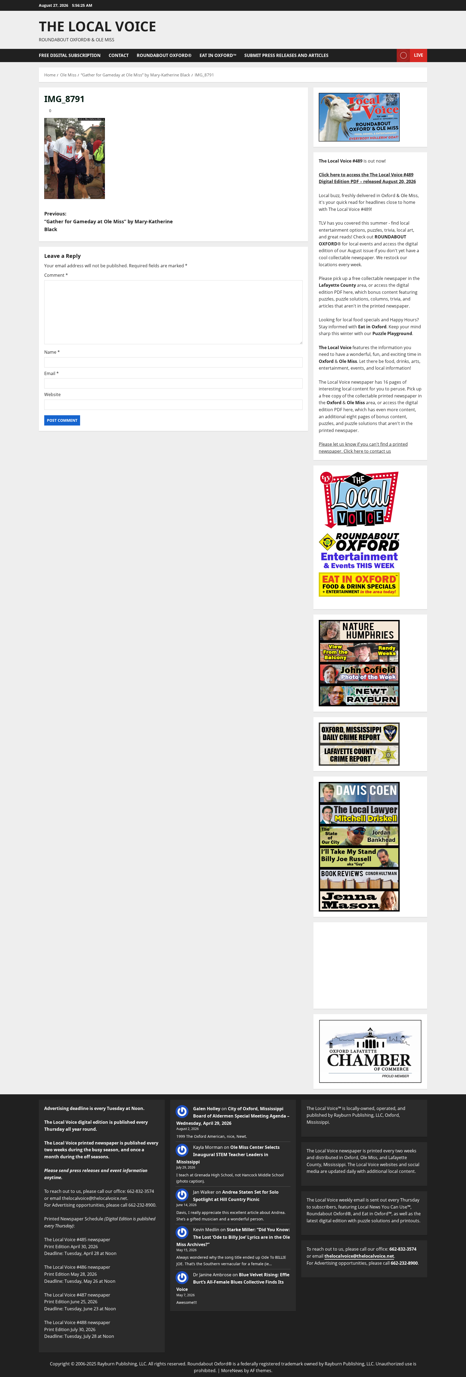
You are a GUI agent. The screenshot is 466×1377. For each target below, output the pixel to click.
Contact (119, 55)
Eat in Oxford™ (218, 55)
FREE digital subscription (70, 55)
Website (52, 394)
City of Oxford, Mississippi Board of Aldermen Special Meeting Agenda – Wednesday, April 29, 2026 (232, 1116)
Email (51, 373)
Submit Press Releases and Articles (286, 55)
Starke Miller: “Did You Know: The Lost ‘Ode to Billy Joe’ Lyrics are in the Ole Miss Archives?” (233, 1237)
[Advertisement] (370, 965)
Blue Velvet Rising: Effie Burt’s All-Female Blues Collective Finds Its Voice (232, 1282)
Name (52, 352)
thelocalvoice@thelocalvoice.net (359, 1256)
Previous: (108, 221)
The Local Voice (97, 26)
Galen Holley (206, 1109)
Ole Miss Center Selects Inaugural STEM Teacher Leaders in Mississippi (228, 1154)
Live (418, 55)
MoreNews (232, 1370)
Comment (56, 275)
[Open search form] (391, 55)
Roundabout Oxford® (164, 55)
